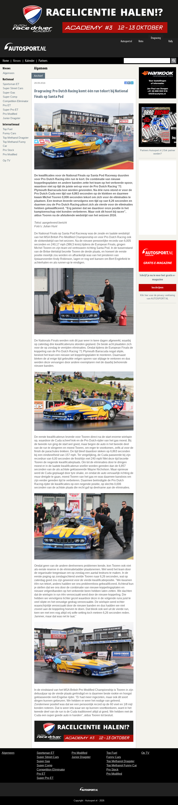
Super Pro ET (10, 109)
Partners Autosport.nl (151, 150)
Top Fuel (7, 129)
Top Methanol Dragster (16, 137)
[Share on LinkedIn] (132, 82)
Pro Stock (8, 150)
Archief (38, 75)
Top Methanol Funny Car (121, 765)
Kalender (29, 61)
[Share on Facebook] (125, 82)
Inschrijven (157, 287)
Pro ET (7, 105)
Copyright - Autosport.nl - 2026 (89, 800)
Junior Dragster (11, 118)
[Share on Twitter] (128, 82)
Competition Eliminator (15, 101)
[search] (173, 60)
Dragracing (156, 38)
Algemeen (8, 73)
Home (6, 61)
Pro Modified (10, 113)
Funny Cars (9, 133)
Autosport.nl (126, 41)
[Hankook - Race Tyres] (157, 82)
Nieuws (17, 61)
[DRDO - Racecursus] (83, 731)
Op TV (6, 160)
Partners (43, 61)
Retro (141, 41)
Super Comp (10, 96)
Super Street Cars (13, 88)
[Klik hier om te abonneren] (157, 256)
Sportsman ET (11, 84)
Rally (170, 41)
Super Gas (9, 92)
